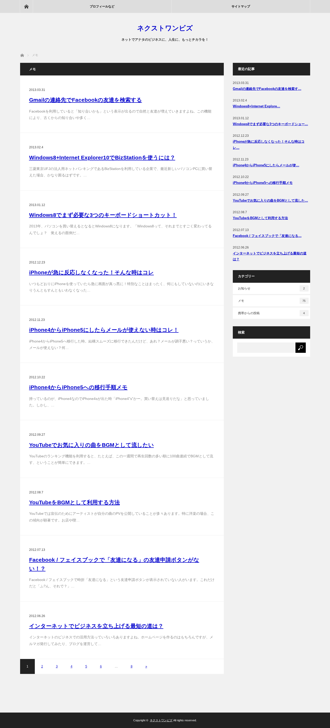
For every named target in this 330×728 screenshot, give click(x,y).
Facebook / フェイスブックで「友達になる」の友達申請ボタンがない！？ (114, 564)
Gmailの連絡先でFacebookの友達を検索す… (267, 89)
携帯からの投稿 (271, 313)
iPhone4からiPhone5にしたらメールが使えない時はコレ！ (104, 330)
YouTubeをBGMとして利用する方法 (74, 502)
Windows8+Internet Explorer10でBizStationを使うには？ (102, 157)
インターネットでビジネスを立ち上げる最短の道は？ (96, 626)
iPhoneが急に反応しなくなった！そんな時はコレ (91, 272)
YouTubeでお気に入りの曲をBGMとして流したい (91, 445)
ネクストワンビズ (165, 28)
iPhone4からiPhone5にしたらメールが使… (266, 165)
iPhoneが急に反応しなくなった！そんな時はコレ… (268, 144)
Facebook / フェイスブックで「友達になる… (267, 236)
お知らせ (271, 288)
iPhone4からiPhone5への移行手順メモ (78, 387)
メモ (272, 301)
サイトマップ (241, 6)
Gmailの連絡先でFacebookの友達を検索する (85, 100)
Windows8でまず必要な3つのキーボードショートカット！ (103, 215)
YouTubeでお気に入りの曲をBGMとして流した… (270, 200)
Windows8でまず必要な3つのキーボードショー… (270, 124)
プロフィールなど (102, 6)
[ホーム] (26, 6)
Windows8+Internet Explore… (256, 106)
